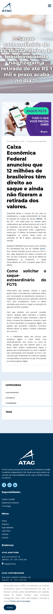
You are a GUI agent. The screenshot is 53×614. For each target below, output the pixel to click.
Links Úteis (6, 531)
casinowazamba (12, 392)
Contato (5, 537)
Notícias (5, 534)
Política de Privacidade (20, 601)
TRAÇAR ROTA (9, 564)
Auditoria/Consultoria (10, 502)
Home (4, 521)
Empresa (5, 524)
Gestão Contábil (8, 499)
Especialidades (7, 527)
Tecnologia (6, 506)
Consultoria (10, 398)
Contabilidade (11, 403)
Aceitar (10, 607)
